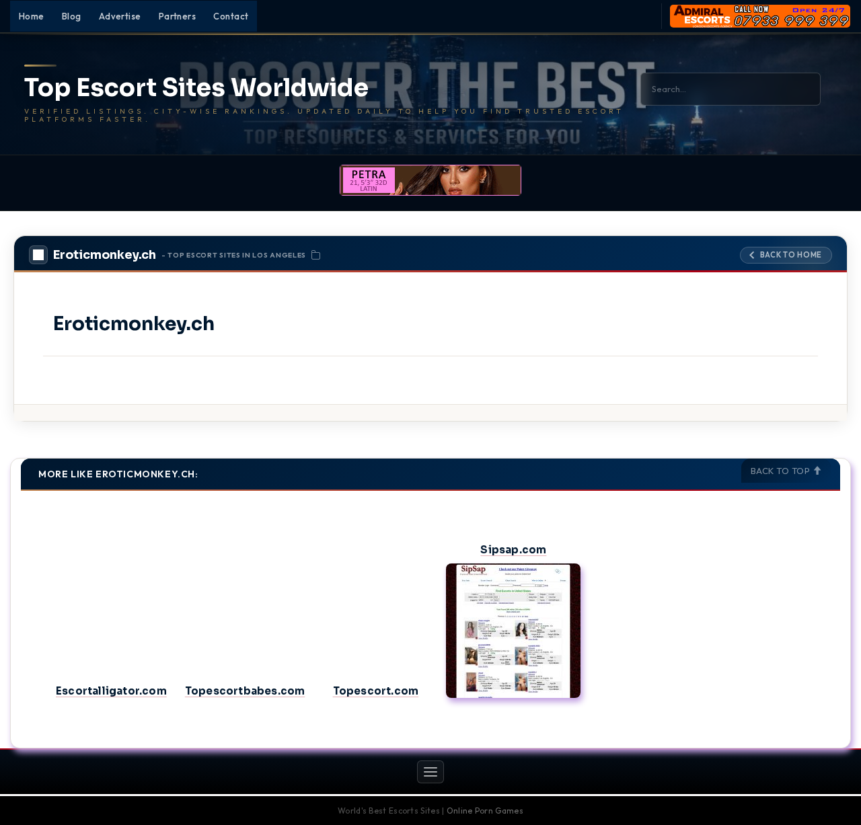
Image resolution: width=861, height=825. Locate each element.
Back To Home (791, 255)
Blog (71, 16)
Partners (177, 16)
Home (31, 16)
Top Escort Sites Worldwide (196, 88)
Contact (230, 16)
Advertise (120, 16)
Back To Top (782, 470)
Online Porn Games (485, 811)
